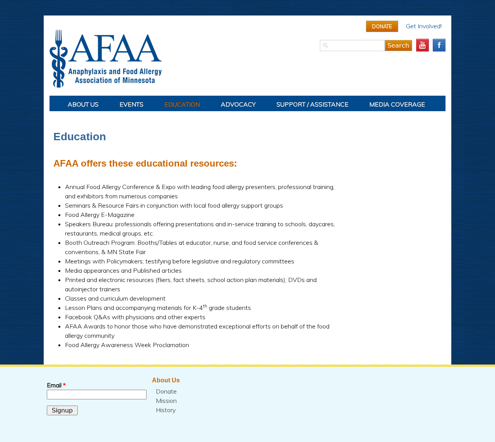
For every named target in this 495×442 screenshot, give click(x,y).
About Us (83, 104)
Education (182, 104)
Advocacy (238, 104)
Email (56, 385)
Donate (382, 26)
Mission (166, 400)
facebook (439, 45)
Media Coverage (397, 104)
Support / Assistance (312, 104)
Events (131, 104)
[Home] (248, 58)
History (166, 410)
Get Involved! (424, 26)
